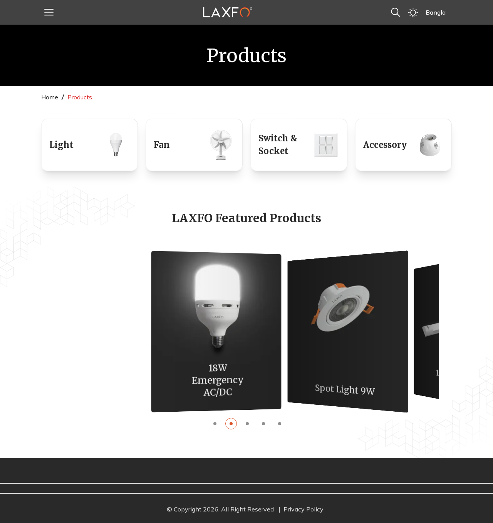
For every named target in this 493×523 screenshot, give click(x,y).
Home (49, 97)
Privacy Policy (303, 509)
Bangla (436, 12)
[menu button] (49, 12)
